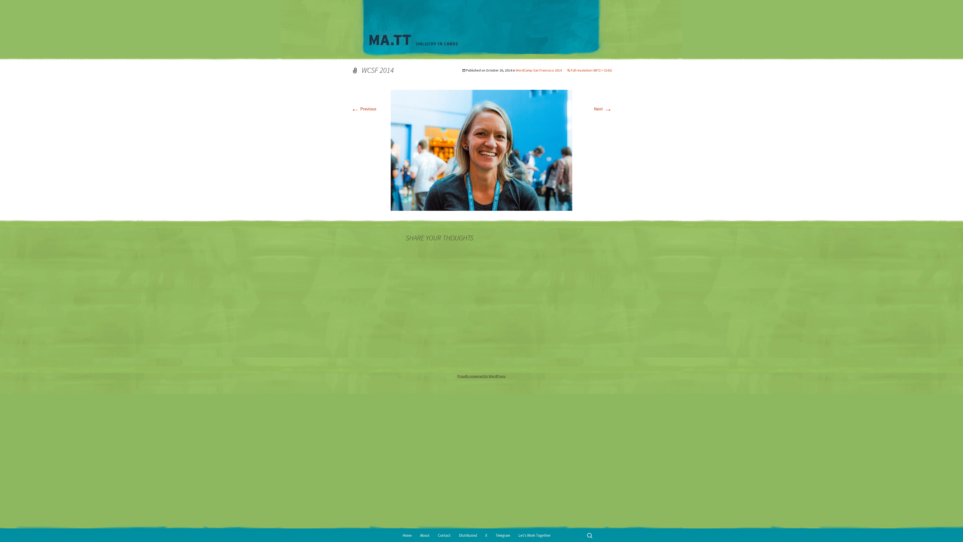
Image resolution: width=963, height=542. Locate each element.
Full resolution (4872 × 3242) (591, 70)
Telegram (503, 535)
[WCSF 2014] (481, 150)
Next (603, 109)
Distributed (468, 535)
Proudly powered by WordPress (481, 376)
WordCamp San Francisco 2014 (539, 70)
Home (407, 535)
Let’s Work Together (534, 535)
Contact (444, 535)
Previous (363, 109)
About (425, 535)
